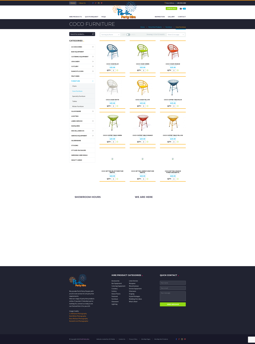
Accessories (76, 47)
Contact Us (122, 339)
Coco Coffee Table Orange (143, 135)
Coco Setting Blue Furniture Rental (112, 171)
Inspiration (160, 17)
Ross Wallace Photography (78, 319)
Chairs (74, 86)
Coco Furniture (77, 91)
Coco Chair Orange (173, 64)
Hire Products (75, 17)
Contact (182, 17)
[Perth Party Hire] (124, 10)
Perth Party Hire (84, 339)
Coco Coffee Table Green (112, 135)
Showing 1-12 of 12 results (156, 34)
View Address (170, 3)
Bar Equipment (77, 52)
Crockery (75, 61)
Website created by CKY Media (106, 339)
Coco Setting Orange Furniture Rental (173, 171)
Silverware (76, 140)
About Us (82, 3)
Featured (75, 76)
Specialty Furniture (78, 96)
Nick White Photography (77, 316)
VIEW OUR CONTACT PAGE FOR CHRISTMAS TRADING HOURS (95, 210)
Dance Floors (77, 71)
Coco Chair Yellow (142, 99)
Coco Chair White (112, 99)
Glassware (76, 111)
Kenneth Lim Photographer (78, 321)
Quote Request (91, 17)
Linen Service (76, 121)
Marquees (75, 126)
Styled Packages (78, 150)
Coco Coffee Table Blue (173, 99)
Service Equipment (79, 136)
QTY (109, 70)
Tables (74, 101)
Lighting (74, 116)
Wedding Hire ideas (79, 155)
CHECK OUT (171, 8)
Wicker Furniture (78, 106)
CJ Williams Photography (78, 314)
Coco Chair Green (142, 64)
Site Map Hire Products (161, 339)
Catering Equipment (80, 57)
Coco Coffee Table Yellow (173, 135)
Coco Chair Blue (112, 64)
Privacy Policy (133, 339)
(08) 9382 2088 (181, 3)
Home (73, 3)
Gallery (171, 17)
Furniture (169, 27)
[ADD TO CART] (117, 70)
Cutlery (74, 66)
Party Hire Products (155, 27)
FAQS (104, 17)
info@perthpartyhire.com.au (149, 208)
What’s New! (76, 160)
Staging (74, 145)
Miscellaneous (77, 131)
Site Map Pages (145, 339)
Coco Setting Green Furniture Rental (142, 171)
